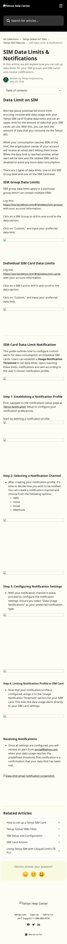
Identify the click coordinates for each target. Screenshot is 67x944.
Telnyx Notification (14, 407)
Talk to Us (48, 914)
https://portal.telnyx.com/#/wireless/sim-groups (33, 204)
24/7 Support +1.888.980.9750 (33, 918)
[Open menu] (61, 6)
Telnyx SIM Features (14, 42)
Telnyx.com (20, 914)
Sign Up (34, 914)
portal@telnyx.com (46, 749)
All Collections (11, 39)
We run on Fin (35, 934)
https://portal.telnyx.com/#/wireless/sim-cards (31, 274)
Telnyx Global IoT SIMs (34, 39)
